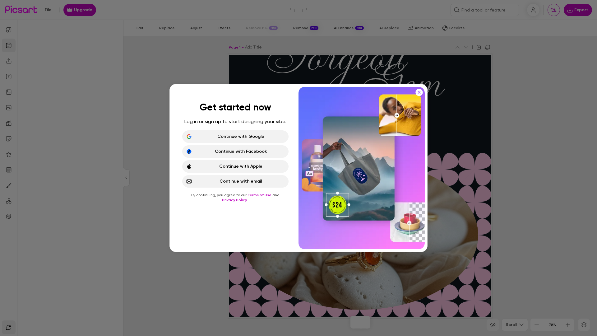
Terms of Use (260, 195)
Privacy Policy (235, 200)
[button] (298, 168)
